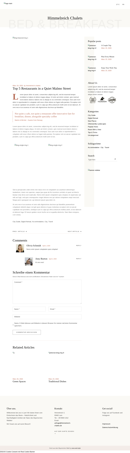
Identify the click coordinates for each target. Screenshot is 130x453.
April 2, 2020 (46, 246)
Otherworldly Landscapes (97, 124)
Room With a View (94, 130)
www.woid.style (76, 448)
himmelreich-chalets (33, 86)
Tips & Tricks (92, 132)
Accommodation (38, 222)
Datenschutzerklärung (110, 427)
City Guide (16, 222)
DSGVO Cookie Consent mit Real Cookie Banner (17, 452)
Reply (78, 245)
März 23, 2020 (54, 379)
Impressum (106, 424)
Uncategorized (93, 135)
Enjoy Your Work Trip (109, 68)
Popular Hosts (93, 127)
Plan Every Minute (107, 57)
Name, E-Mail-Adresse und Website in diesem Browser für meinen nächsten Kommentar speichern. (45, 324)
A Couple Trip (106, 45)
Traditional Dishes (57, 381)
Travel (50, 222)
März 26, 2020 (18, 379)
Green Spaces (19, 381)
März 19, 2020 (18, 86)
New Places (92, 121)
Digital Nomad (26, 222)
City (46, 222)
